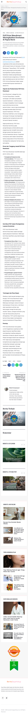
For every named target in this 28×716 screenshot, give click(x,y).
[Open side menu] (1, 1)
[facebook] (4, 53)
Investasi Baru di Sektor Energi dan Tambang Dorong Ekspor (19, 626)
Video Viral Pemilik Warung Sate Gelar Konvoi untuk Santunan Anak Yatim (12, 618)
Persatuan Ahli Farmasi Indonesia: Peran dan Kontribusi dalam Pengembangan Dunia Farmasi (14, 421)
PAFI (23, 57)
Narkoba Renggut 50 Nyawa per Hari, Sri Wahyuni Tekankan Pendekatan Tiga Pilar (20, 377)
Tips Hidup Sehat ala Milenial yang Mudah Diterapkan (19, 587)
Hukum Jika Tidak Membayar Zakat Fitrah (19, 539)
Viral (6, 6)
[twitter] (8, 53)
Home (2, 6)
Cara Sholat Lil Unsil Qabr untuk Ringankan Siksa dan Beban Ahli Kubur (19, 530)
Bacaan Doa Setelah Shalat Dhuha (12, 523)
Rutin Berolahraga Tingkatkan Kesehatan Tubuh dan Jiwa (19, 578)
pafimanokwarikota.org (9, 61)
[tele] (16, 53)
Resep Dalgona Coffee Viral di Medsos (6, 376)
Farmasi (19, 361)
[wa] (12, 53)
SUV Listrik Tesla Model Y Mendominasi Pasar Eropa (14, 487)
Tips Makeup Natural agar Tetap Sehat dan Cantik (13, 570)
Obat (10, 361)
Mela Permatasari (20, 32)
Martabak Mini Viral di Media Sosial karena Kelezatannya (14, 459)
